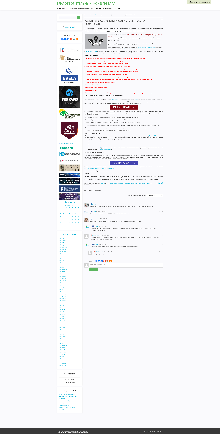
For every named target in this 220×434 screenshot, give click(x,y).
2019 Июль (62, 265)
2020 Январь (62, 278)
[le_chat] (86, 212)
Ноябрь (95, 15)
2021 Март (61, 307)
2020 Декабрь (62, 300)
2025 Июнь (62, 354)
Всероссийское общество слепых (68, 401)
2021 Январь (62, 303)
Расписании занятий (105, 149)
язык (135, 183)
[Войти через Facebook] (68, 39)
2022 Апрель (62, 327)
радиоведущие (129, 183)
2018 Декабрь (62, 251)
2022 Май (61, 329)
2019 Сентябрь (63, 269)
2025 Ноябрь (62, 363)
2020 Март (61, 283)
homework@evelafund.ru (156, 136)
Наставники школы (91, 51)
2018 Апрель (62, 240)
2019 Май (61, 260)
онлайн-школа (142, 183)
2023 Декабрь (62, 350)
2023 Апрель (62, 336)
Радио (119, 183)
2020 (91, 15)
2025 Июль (62, 356)
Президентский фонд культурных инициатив (68, 397)
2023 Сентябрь (63, 345)
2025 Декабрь (62, 365)
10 (63, 217)
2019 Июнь (62, 262)
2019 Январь (62, 254)
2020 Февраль (63, 280)
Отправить (94, 270)
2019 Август (62, 267)
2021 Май (61, 312)
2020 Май (61, 287)
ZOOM (136, 99)
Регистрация (67, 27)
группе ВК (111, 168)
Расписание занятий (94, 142)
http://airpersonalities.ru (101, 168)
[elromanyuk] (86, 220)
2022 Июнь (62, 332)
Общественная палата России (67, 407)
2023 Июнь (62, 341)
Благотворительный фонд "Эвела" (86, 3)
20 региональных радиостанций (133, 48)
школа (148, 183)
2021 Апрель (62, 309)
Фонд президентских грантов (67, 394)
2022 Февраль (63, 323)
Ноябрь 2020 (69, 205)
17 (63, 220)
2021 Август (62, 316)
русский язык (113, 183)
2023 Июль (62, 343)
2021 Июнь (62, 314)
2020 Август (62, 292)
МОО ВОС (61, 403)
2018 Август (62, 245)
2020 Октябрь (62, 296)
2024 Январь (62, 352)
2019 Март (61, 258)
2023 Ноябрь (62, 347)
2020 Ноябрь (62, 298)
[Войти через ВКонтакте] (65, 39)
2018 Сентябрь (63, 247)
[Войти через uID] (62, 39)
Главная (86, 15)
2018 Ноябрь (62, 249)
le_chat (103, 183)
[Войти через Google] (74, 39)
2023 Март (61, 334)
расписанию (115, 99)
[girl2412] (86, 205)
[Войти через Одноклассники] (77, 39)
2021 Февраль (63, 305)
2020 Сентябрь (63, 294)
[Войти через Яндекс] (71, 39)
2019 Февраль (63, 256)
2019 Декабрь (62, 276)
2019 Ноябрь (62, 274)
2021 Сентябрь (63, 318)
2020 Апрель (62, 285)
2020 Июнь (62, 289)
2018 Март (61, 238)
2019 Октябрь (62, 271)
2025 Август (62, 359)
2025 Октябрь (62, 361)
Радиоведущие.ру (64, 405)
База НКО (61, 410)
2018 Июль (62, 242)
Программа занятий (94, 148)
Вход (73, 27)
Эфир (122, 183)
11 (66, 217)
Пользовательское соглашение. (67, 432)
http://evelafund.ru (89, 168)
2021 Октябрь (62, 321)
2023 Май (61, 338)
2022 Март (61, 325)
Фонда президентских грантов (146, 47)
